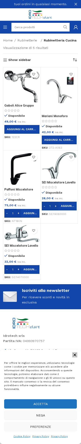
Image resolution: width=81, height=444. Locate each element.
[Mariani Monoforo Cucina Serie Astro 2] (59, 90)
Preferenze (40, 427)
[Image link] (26, 323)
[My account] (76, 27)
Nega (40, 415)
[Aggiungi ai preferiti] (33, 74)
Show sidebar (19, 60)
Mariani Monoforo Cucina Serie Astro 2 (57, 117)
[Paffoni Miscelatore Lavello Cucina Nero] (21, 169)
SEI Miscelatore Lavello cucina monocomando (21, 247)
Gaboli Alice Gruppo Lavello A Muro (19, 107)
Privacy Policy (40, 436)
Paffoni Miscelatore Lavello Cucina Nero (19, 191)
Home (8, 40)
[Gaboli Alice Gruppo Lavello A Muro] (21, 85)
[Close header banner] (76, 4)
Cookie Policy (22, 436)
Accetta (40, 404)
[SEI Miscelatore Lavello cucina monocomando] (21, 234)
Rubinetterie (28, 40)
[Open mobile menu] (5, 27)
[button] (75, 355)
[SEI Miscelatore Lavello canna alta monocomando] (59, 165)
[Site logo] (40, 14)
